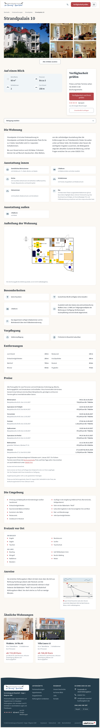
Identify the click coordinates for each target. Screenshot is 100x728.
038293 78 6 (29, 462)
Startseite (6, 12)
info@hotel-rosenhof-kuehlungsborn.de (84, 699)
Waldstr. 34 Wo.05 (14, 643)
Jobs (55, 696)
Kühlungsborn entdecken (40, 699)
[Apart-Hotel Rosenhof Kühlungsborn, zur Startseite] (13, 4)
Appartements (37, 692)
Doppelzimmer (37, 696)
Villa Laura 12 (44, 643)
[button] (94, 4)
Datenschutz (52, 723)
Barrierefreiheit (66, 723)
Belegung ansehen (12, 121)
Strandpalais (29, 12)
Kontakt (55, 699)
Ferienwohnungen (17, 12)
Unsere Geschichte (59, 689)
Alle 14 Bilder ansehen (50, 62)
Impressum (43, 723)
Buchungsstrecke (29, 460)
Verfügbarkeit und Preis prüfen (81, 96)
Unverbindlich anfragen (81, 110)
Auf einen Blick (58, 692)
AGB (59, 723)
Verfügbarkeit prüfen (80, 4)
